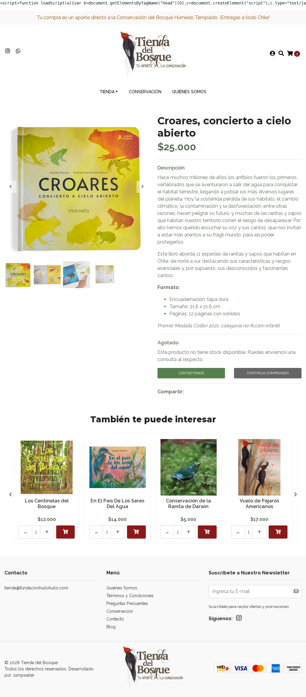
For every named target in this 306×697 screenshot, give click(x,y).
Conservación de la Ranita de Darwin (188, 503)
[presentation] (10, 187)
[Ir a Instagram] (7, 51)
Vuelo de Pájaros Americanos (259, 503)
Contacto (115, 619)
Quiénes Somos (189, 91)
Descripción (171, 168)
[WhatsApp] (18, 51)
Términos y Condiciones (130, 595)
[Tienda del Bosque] (153, 53)
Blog (111, 626)
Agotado (167, 343)
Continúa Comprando (268, 373)
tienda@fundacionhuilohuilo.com (36, 588)
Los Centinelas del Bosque (47, 503)
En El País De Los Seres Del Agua (117, 503)
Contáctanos (191, 373)
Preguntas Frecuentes (127, 603)
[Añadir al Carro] (65, 532)
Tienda (107, 91)
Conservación (145, 91)
